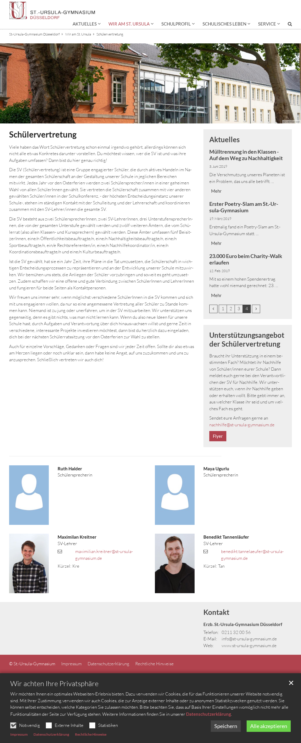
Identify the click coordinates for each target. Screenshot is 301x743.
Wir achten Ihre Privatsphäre (54, 683)
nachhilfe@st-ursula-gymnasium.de (242, 425)
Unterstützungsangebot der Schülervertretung (246, 339)
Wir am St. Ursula (78, 34)
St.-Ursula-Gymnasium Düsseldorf (34, 34)
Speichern (225, 726)
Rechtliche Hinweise (90, 734)
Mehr (216, 191)
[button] (87, 25)
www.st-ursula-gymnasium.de (249, 645)
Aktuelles (224, 139)
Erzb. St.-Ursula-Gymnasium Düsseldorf (242, 624)
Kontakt (216, 612)
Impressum (19, 734)
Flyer (218, 436)
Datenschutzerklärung (208, 714)
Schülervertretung (109, 34)
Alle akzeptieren (268, 726)
